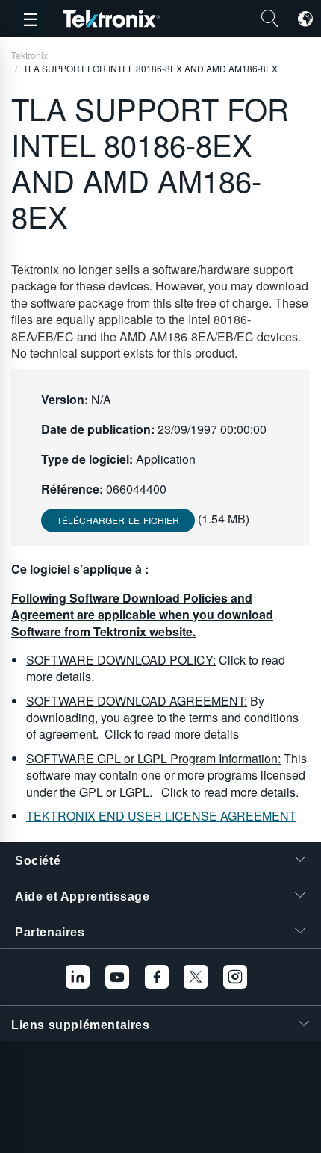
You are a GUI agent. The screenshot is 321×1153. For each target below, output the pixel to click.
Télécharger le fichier (118, 520)
